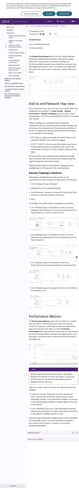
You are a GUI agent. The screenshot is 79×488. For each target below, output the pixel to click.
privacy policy (54, 4)
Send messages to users (17, 53)
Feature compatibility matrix (14, 83)
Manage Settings (31, 14)
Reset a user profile (15, 73)
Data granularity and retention (15, 86)
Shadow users (13, 50)
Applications (11, 27)
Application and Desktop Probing (13, 79)
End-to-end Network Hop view (39, 44)
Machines (10, 30)
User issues (10, 33)
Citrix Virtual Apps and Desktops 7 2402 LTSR (44, 26)
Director (62, 26)
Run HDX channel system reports (14, 69)
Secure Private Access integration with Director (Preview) (13, 95)
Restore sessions (14, 65)
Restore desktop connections (14, 61)
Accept (49, 14)
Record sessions (14, 76)
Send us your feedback (35, 439)
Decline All (64, 14)
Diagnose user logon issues (15, 41)
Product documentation (17, 21)
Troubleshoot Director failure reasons (14, 90)
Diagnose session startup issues (17, 36)
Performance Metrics (36, 48)
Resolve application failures (15, 56)
